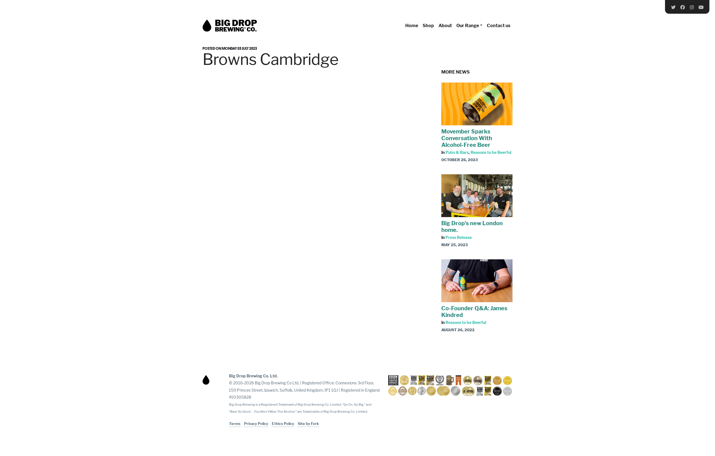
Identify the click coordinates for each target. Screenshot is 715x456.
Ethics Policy (283, 423)
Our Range (467, 25)
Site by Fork (308, 423)
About (445, 25)
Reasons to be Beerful (491, 152)
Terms (234, 423)
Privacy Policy (256, 423)
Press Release (458, 237)
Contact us (498, 25)
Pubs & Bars (457, 152)
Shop (428, 25)
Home (411, 25)
